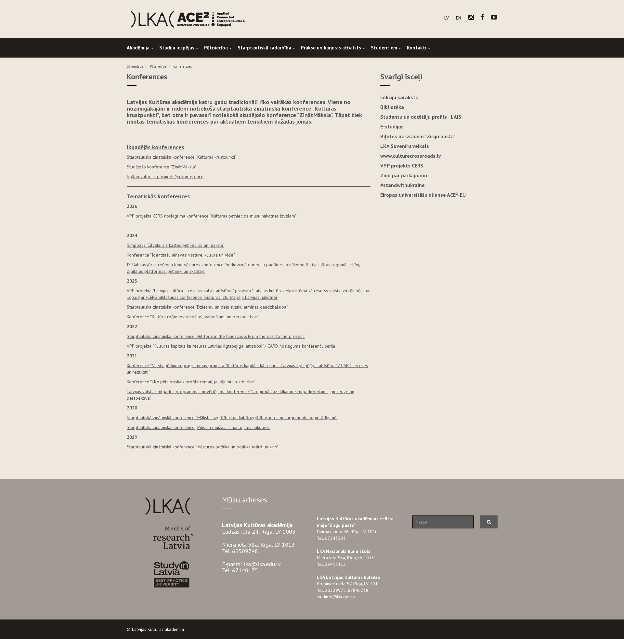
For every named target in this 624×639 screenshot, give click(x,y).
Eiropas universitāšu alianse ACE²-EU (423, 195)
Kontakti (416, 48)
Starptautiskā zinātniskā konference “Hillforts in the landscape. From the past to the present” (216, 336)
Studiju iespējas (176, 48)
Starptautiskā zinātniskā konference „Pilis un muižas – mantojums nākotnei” (198, 427)
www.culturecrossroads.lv (410, 156)
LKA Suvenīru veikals (404, 146)
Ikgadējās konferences (155, 147)
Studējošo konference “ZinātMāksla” (162, 167)
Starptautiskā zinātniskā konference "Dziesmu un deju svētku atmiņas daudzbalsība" (207, 307)
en (458, 18)
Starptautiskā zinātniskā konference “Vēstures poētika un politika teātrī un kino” (203, 447)
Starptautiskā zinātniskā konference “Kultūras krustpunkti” (182, 157)
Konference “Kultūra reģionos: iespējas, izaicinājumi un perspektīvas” (193, 317)
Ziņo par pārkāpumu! (404, 175)
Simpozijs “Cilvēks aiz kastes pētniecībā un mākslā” (175, 245)
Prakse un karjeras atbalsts (331, 48)
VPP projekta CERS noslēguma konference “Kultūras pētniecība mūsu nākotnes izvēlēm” (212, 216)
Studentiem (384, 48)
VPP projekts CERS (401, 165)
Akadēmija (138, 48)
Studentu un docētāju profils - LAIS (420, 116)
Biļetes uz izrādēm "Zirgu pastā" (418, 136)
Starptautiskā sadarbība (264, 48)
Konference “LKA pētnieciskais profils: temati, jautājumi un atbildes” (191, 382)
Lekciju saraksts (399, 97)
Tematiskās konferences (158, 196)
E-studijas (392, 126)
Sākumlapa (135, 66)
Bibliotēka (392, 107)
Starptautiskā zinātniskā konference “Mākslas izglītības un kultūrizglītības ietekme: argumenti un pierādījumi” (232, 417)
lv (446, 18)
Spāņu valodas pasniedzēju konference (165, 177)
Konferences (182, 66)
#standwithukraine (402, 185)
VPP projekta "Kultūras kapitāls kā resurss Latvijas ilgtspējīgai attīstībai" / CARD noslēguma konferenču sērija (231, 346)
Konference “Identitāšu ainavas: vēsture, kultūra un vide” (181, 255)
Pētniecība (216, 48)
